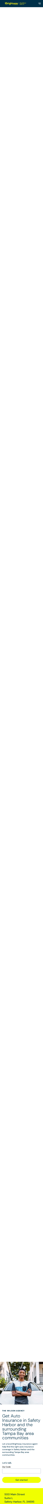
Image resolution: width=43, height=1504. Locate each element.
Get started (21, 1479)
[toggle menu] (39, 3)
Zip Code (6, 1467)
